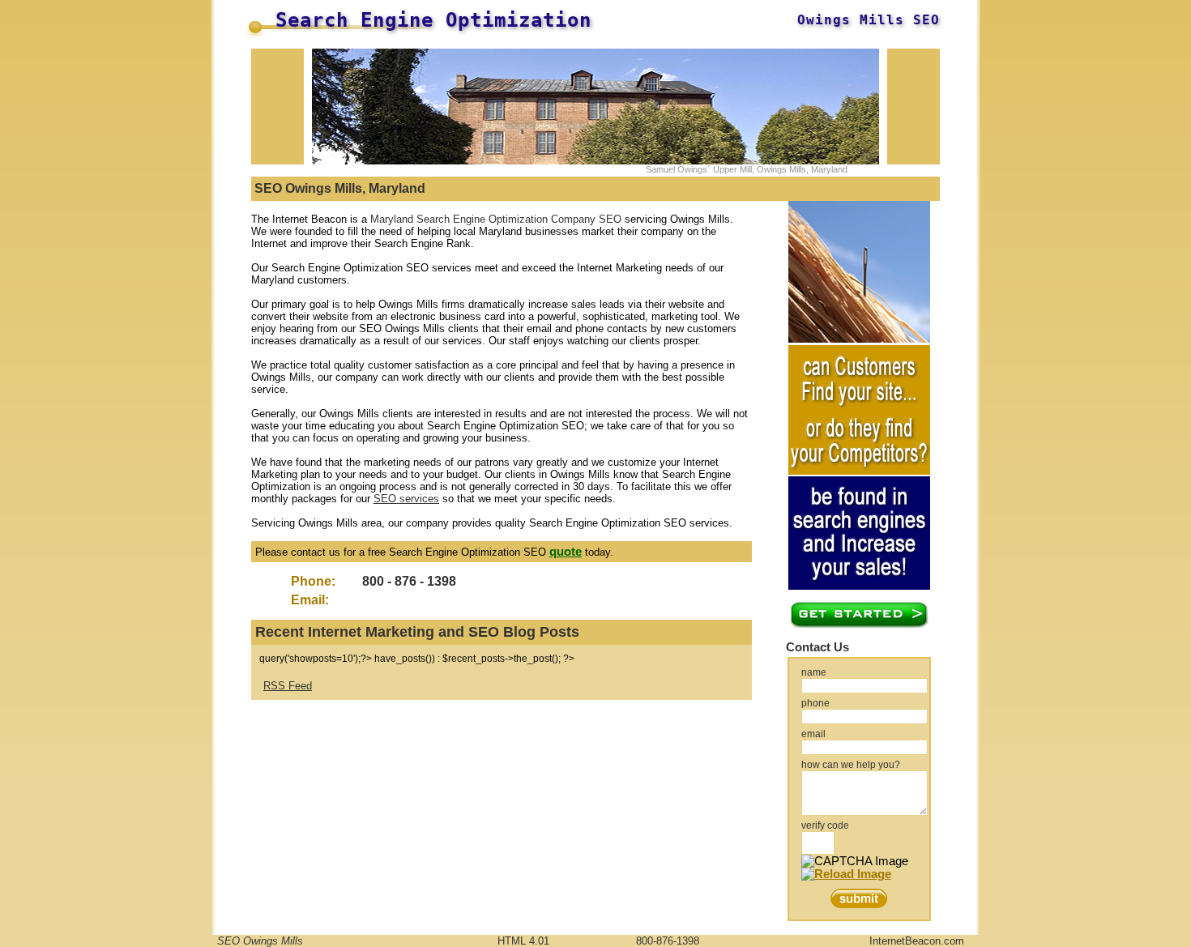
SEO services (406, 499)
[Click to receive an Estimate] (859, 624)
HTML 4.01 (523, 941)
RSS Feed (287, 686)
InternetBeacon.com (916, 941)
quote (565, 551)
